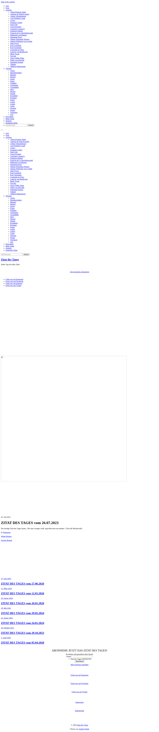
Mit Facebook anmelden (79, 665)
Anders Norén (84, 729)
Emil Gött (13, 25)
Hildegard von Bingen (18, 35)
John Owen (14, 43)
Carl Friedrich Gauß (17, 18)
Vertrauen (13, 112)
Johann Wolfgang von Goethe (21, 41)
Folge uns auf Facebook (79, 684)
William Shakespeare (18, 66)
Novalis (13, 56)
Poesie (12, 110)
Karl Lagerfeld (15, 46)
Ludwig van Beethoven (19, 52)
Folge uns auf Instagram (79, 675)
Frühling (13, 83)
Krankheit (14, 96)
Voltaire (13, 64)
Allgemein (6, 532)
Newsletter (10, 117)
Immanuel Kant (16, 37)
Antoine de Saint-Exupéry (19, 14)
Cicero (12, 20)
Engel (12, 79)
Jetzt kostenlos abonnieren (79, 272)
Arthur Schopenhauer (18, 16)
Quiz (7, 8)
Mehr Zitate (10, 119)
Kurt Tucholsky (16, 48)
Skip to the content (8, 2)
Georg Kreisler (15, 27)
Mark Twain (14, 54)
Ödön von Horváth (17, 60)
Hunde (12, 94)
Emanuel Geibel (16, 23)
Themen (9, 69)
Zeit (11, 115)
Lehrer (12, 104)
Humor (12, 92)
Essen (12, 81)
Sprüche (9, 121)
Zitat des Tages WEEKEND (80, 659)
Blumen (13, 75)
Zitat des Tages (10, 259)
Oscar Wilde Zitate (17, 58)
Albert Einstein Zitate (18, 12)
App (7, 6)
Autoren (9, 10)
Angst (12, 71)
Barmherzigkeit (16, 73)
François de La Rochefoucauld (21, 33)
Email (68, 656)
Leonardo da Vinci (17, 50)
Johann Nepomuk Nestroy (20, 39)
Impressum (80, 702)
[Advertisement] (71, 305)
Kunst (12, 100)
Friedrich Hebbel (16, 31)
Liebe (12, 106)
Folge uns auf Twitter (79, 692)
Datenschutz (79, 711)
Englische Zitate (11, 123)
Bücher (13, 77)
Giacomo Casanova (17, 29)
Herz (12, 89)
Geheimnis (14, 85)
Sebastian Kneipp (16, 62)
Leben (12, 102)
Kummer (13, 98)
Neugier (13, 108)
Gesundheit (14, 87)
